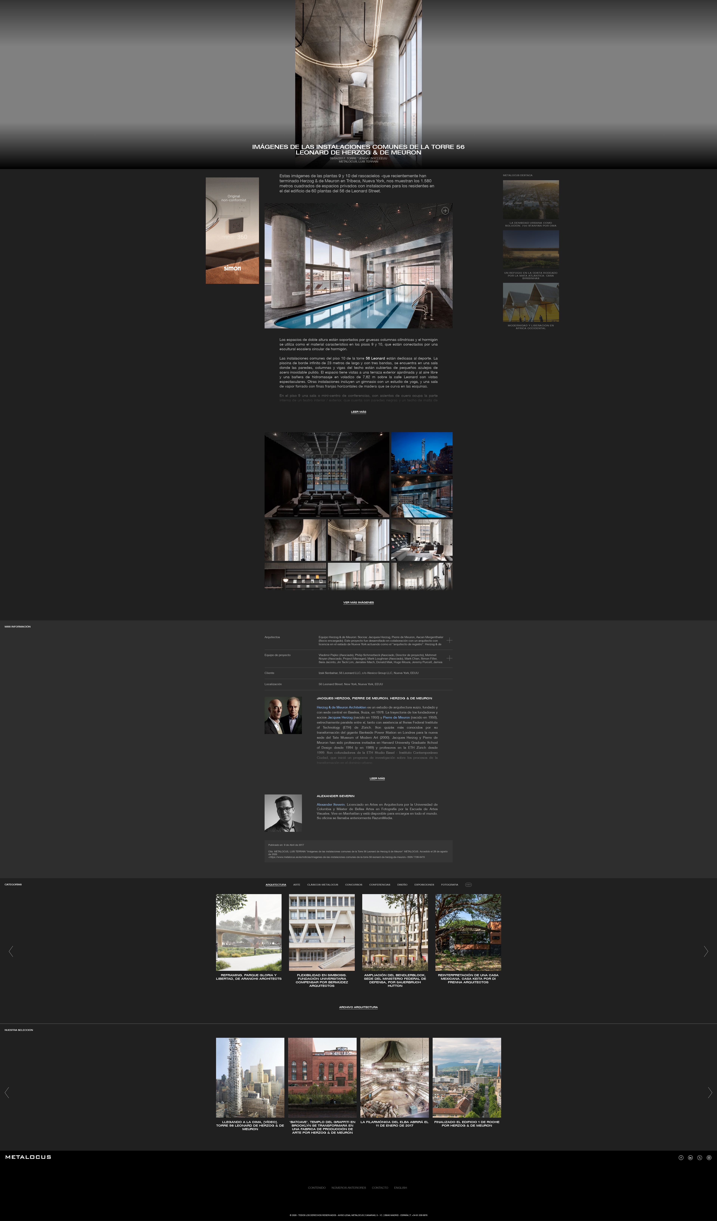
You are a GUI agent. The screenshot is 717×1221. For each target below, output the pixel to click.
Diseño (402, 885)
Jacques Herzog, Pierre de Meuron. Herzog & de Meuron (374, 698)
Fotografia (449, 885)
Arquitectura (276, 885)
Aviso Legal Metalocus (351, 1215)
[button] (11, 951)
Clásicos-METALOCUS (322, 885)
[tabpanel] (358, 952)
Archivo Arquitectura (358, 1007)
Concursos (353, 885)
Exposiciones (424, 885)
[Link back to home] (28, 1157)
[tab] (276, 885)
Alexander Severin (336, 796)
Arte (296, 885)
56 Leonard (375, 358)
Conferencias (379, 885)
